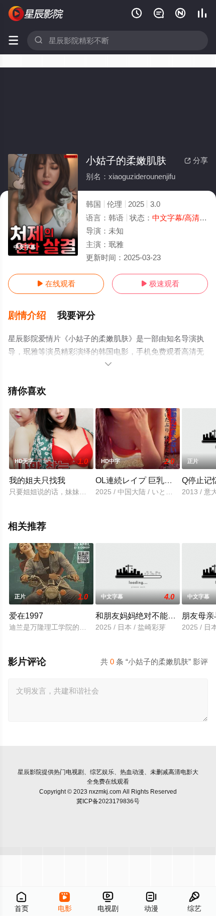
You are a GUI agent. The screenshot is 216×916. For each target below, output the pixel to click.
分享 (196, 160)
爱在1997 (26, 615)
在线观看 (56, 283)
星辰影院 (30, 772)
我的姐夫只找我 (37, 480)
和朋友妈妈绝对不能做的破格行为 (155, 615)
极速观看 (160, 283)
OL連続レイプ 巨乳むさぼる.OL (152, 480)
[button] (32, 315)
